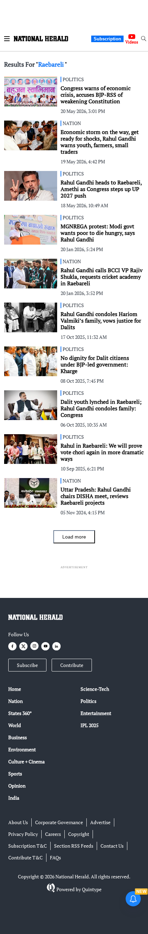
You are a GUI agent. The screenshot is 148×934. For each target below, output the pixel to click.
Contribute (71, 665)
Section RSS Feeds (73, 845)
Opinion (16, 785)
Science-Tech (95, 689)
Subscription (107, 38)
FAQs (55, 857)
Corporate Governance (59, 822)
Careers (53, 834)
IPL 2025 (89, 725)
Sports (15, 773)
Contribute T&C (25, 857)
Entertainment (96, 713)
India (13, 797)
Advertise (100, 822)
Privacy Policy (23, 834)
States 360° (20, 713)
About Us (18, 822)
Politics (88, 701)
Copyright (78, 834)
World (14, 725)
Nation (15, 701)
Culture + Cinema (26, 761)
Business (17, 737)
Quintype (92, 889)
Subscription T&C (27, 845)
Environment (22, 749)
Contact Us (112, 845)
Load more (74, 537)
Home (14, 689)
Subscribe (27, 665)
